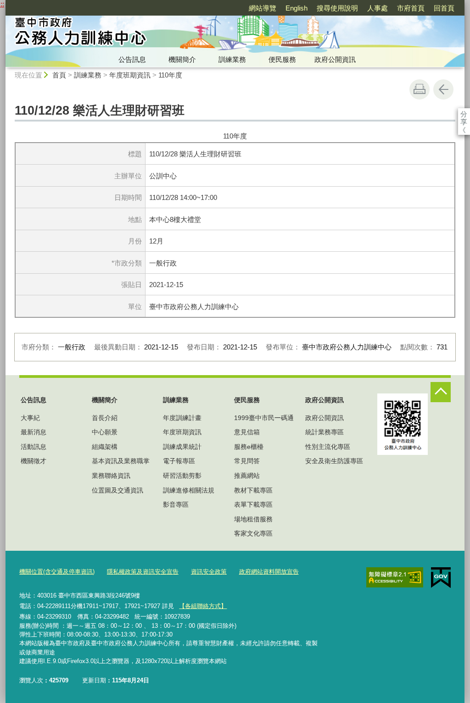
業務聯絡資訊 (111, 475)
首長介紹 (105, 417)
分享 (463, 114)
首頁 (59, 75)
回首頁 (444, 8)
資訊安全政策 (209, 571)
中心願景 (105, 432)
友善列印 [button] (419, 89)
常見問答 (247, 461)
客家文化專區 (253, 533)
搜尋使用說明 (337, 8)
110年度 (170, 75)
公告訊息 (132, 59)
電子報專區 (179, 461)
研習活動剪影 (182, 475)
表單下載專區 (253, 504)
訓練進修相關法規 (188, 490)
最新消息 (33, 432)
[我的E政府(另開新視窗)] (441, 577)
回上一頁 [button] (443, 89)
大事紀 (30, 417)
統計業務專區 (324, 432)
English (296, 8)
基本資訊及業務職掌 (121, 461)
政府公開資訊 (335, 59)
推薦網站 (247, 475)
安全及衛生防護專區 (334, 461)
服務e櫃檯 (248, 446)
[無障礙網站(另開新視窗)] (394, 577)
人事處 (377, 8)
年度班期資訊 (130, 75)
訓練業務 (232, 59)
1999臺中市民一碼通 (264, 417)
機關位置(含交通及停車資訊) (57, 571)
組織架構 (105, 446)
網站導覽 (262, 8)
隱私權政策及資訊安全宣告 (143, 571)
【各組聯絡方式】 (203, 606)
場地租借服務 (253, 519)
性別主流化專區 (327, 446)
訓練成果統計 (182, 446)
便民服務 (282, 59)
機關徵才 (33, 461)
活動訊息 (33, 446)
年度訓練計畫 (182, 417)
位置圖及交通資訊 (117, 490)
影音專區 (176, 504)
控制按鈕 (441, 392)
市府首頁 (411, 8)
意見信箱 (247, 432)
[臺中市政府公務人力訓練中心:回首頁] (150, 33)
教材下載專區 (253, 490)
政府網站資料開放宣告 (269, 571)
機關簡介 (182, 59)
